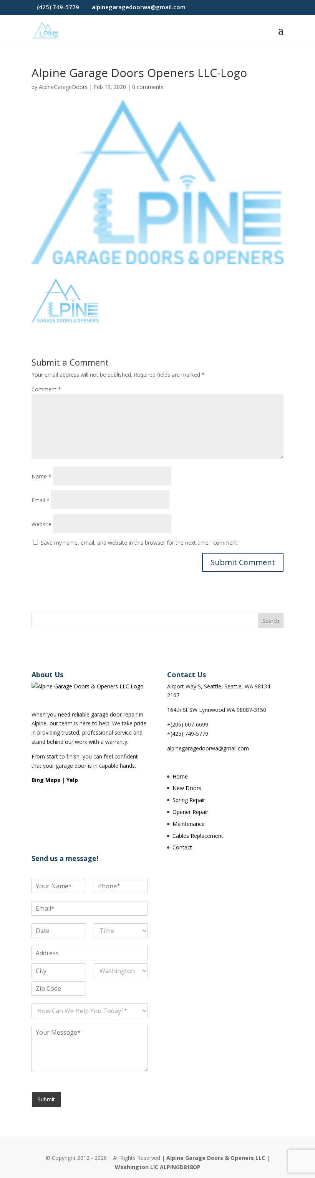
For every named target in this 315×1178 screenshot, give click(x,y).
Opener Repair (190, 812)
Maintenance (188, 823)
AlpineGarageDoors (63, 87)
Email (41, 500)
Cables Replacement (197, 835)
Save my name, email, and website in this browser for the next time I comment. (140, 542)
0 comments (148, 87)
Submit (46, 1099)
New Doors (186, 788)
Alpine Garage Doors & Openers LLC (215, 1157)
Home (180, 776)
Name (41, 476)
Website (41, 524)
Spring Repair (188, 800)
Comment (46, 389)
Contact (182, 847)
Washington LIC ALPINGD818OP (158, 1167)
